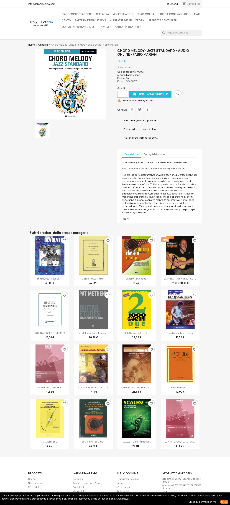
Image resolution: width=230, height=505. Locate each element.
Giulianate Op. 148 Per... (93, 278)
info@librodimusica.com (41, 4)
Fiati (197, 14)
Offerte (32, 478)
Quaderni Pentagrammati (79, 26)
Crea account (124, 487)
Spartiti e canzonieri (162, 20)
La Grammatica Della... (93, 441)
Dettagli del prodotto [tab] (156, 154)
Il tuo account (127, 473)
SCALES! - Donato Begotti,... (137, 441)
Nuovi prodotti (35, 483)
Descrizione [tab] (131, 154)
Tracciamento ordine (128, 478)
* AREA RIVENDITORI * (128, 26)
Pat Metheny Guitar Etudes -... (93, 332)
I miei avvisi (123, 491)
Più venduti (33, 487)
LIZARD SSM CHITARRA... (49, 387)
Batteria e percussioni (90, 20)
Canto (66, 20)
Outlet (106, 26)
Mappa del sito (80, 491)
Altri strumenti (121, 20)
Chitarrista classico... (137, 278)
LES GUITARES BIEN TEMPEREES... (50, 332)
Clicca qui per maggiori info (203, 501)
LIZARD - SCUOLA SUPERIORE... (180, 441)
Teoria (140, 20)
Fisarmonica (145, 14)
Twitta (140, 109)
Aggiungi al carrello (150, 94)
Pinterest (148, 109)
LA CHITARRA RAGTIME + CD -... (180, 278)
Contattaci (78, 487)
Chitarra (102, 14)
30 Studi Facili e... (49, 441)
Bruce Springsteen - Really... (180, 332)
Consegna (78, 478)
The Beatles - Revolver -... (50, 278)
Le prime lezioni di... (180, 387)
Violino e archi (122, 14)
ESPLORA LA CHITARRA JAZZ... (136, 387)
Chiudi (224, 502)
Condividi (132, 109)
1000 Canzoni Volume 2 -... (136, 332)
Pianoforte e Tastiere (77, 14)
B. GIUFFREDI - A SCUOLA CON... (93, 387)
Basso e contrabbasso (174, 14)
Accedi (121, 483)
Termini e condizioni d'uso (86, 483)
